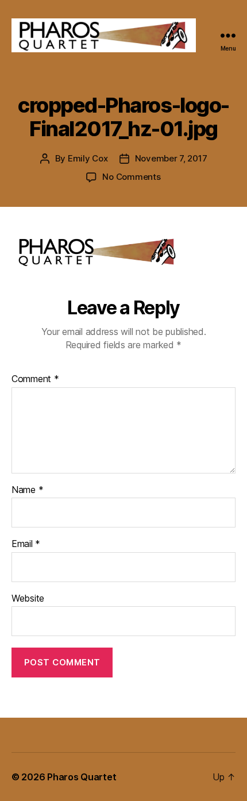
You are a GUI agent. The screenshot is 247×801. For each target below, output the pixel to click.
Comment (35, 379)
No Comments (131, 176)
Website (27, 599)
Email (25, 544)
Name (27, 490)
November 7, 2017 (171, 158)
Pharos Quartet (81, 777)
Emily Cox (88, 158)
